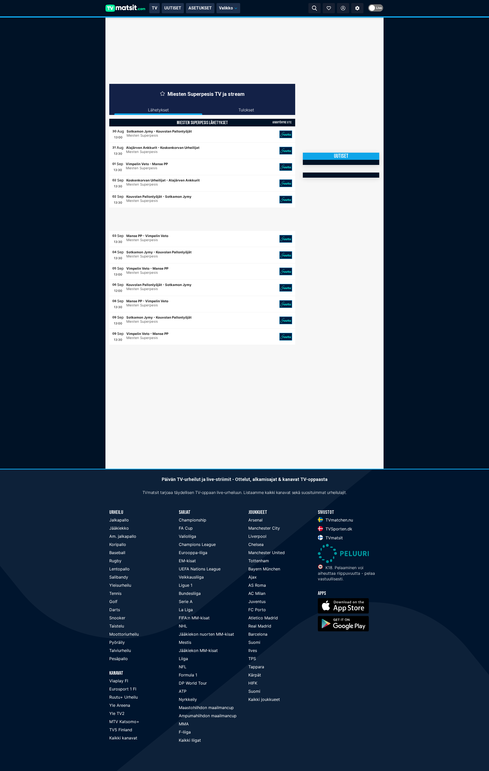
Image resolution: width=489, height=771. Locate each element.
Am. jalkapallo (122, 536)
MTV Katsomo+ (124, 721)
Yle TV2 (117, 713)
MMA (184, 723)
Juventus (257, 601)
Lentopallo (119, 568)
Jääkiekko (119, 528)
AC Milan (256, 593)
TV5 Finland (120, 729)
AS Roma (257, 585)
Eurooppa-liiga (193, 552)
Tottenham (258, 560)
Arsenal (255, 519)
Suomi (254, 642)
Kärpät (254, 674)
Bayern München (264, 568)
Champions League (197, 544)
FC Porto (257, 609)
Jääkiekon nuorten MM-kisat (206, 634)
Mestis (185, 642)
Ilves (252, 650)
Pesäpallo (118, 658)
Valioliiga (187, 536)
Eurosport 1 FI (122, 688)
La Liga (186, 609)
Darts (114, 609)
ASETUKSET (200, 8)
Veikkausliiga (191, 577)
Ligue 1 (185, 585)
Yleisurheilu (120, 585)
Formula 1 (188, 674)
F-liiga (185, 732)
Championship (192, 519)
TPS (252, 658)
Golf (113, 601)
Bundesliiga (190, 593)
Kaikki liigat (190, 740)
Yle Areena (119, 705)
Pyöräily (117, 642)
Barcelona (257, 634)
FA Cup (186, 528)
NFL (182, 666)
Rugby (115, 560)
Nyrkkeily (188, 699)
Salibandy (118, 577)
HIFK (252, 683)
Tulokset (246, 109)
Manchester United (266, 552)
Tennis (115, 593)
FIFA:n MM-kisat (194, 617)
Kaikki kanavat (123, 737)
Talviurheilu (120, 650)
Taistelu (116, 626)
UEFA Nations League (200, 568)
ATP (182, 691)
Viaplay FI (118, 680)
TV (154, 8)
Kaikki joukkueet (264, 699)
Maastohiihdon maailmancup (206, 707)
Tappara (256, 666)
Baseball (117, 552)
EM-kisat (187, 560)
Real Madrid (259, 626)
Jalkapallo (119, 519)
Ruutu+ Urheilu (123, 697)
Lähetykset (158, 109)
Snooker (117, 617)
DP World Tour (193, 683)
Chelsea (256, 544)
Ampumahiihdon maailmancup (208, 715)
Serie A (186, 601)
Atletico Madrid (263, 617)
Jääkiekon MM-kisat (198, 650)
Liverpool (257, 536)
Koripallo (117, 544)
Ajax (252, 577)
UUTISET (172, 8)
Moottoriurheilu (124, 634)
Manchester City (264, 528)
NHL (183, 626)
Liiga (183, 658)
